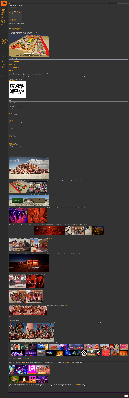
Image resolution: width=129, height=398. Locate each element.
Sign (2, 16)
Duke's (85, 207)
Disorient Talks (11, 137)
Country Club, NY (4, 39)
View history (115, 3)
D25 (9, 153)
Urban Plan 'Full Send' (29, 180)
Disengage (10, 127)
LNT (9, 128)
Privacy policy (11, 395)
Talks (79, 224)
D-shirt (2, 29)
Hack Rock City (11, 143)
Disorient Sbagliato (12, 80)
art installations (38, 322)
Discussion (12, 3)
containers (60, 322)
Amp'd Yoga (65, 305)
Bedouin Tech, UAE (4, 41)
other (78, 384)
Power (10, 115)
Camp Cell (14, 103)
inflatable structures (86, 322)
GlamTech (27, 358)
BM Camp (2, 10)
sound (14, 322)
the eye (14, 113)
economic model (66, 362)
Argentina (32, 374)
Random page (4, 71)
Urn (19, 146)
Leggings (3, 63)
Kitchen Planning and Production (14, 122)
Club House (11, 130)
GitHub (3, 55)
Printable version (4, 79)
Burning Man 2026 (18, 28)
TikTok (3, 53)
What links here (4, 76)
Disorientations (57, 180)
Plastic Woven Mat (4, 64)
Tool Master (11, 120)
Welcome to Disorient (4, 9)
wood (50, 322)
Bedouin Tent (17, 224)
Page (9, 3)
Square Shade (11, 114)
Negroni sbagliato (54, 76)
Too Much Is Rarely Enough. (12, 389)
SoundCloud (3, 54)
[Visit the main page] (4, 4)
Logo (2, 30)
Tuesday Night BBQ (12, 124)
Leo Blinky (2, 28)
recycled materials (66, 322)
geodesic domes (79, 322)
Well (2, 14)
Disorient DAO (4, 49)
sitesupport (3, 73)
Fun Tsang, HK (4, 42)
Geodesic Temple (3, 27)
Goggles (3, 66)
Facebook (3, 58)
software (111, 322)
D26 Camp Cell (15, 29)
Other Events (3, 43)
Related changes (4, 77)
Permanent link (4, 80)
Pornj (23, 358)
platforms (80, 384)
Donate (3, 67)
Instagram (3, 56)
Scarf (2, 65)
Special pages (4, 78)
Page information (4, 81)
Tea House (10, 142)
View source (110, 3)
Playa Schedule (3, 12)
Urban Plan (10, 113)
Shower (10, 121)
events (24, 362)
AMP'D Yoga (11, 136)
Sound (2, 24)
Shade (2, 13)
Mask (2, 62)
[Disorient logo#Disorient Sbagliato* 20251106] (17, 89)
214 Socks (3, 61)
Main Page (15, 7)
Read (107, 3)
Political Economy (4, 48)
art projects (33, 322)
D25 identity (11, 316)
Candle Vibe (11, 134)
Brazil (28, 374)
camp (13, 28)
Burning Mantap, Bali (5, 40)
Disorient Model (24, 342)
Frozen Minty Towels (12, 144)
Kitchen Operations (12, 123)
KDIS (10, 147)
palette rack (57, 322)
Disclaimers (20, 395)
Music (2, 23)
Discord (74, 384)
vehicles (104, 322)
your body (70, 322)
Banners (2, 31)
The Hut (2, 32)
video (90, 322)
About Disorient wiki (16, 395)
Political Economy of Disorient (35, 342)
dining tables (39, 224)
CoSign (10, 138)
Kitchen (29, 238)
